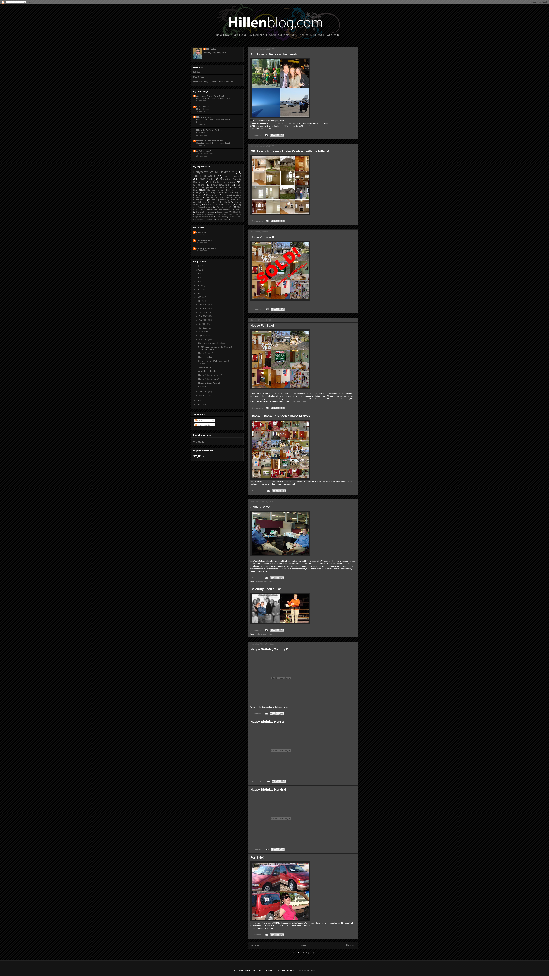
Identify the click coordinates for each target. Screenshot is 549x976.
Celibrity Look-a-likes (264, 582)
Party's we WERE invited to (213, 172)
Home (303, 945)
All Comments (203, 425)
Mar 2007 (203, 339)
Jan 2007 (203, 395)
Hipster (198, 214)
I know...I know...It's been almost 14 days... (281, 416)
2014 (199, 274)
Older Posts (350, 945)
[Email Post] (266, 135)
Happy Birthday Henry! (267, 721)
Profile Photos (202, 132)
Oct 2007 (203, 312)
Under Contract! (262, 237)
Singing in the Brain (206, 248)
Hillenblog (211, 49)
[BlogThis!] (274, 135)
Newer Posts (256, 945)
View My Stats (199, 442)
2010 (199, 289)
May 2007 (203, 332)
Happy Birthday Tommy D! (269, 649)
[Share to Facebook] (279, 135)
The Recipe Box (204, 240)
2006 (199, 400)
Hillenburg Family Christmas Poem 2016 (213, 98)
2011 (198, 285)
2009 (199, 293)
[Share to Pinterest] (282, 135)
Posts (199, 420)
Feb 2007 (203, 391)
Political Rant (212, 195)
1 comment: (257, 135)
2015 (199, 270)
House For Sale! (262, 325)
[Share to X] (276, 135)
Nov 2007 (203, 308)
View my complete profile (214, 53)
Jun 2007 (203, 328)
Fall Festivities (236, 212)
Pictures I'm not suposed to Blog (222, 197)
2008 (199, 297)
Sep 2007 (203, 316)
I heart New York (220, 185)
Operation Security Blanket (209, 141)
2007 (199, 301)
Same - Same (260, 507)
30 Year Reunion (203, 109)
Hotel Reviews (209, 214)
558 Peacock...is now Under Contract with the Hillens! (289, 151)
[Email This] (271, 135)
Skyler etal (199, 185)
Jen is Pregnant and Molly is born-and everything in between (217, 192)
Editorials (234, 200)
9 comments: (257, 408)
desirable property (300, 401)
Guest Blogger (199, 200)
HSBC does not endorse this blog (218, 190)
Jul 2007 (203, 324)
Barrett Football (232, 176)
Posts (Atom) (308, 953)
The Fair (222, 188)
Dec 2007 (203, 304)
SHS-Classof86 (203, 107)
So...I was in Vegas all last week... (275, 54)
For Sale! (257, 857)
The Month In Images (205, 212)
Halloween (228, 205)
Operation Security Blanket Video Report (213, 143)
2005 (199, 404)
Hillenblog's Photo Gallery (209, 130)
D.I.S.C (196, 72)
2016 (199, 266)
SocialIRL (210, 219)
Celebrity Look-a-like (265, 589)
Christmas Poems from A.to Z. (210, 96)
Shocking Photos (218, 200)
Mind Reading (221, 217)
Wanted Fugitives (223, 219)
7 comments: (257, 221)
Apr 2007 (203, 335)
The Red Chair (204, 176)
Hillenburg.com (203, 117)
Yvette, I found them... (205, 153)
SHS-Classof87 (203, 151)
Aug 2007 (203, 320)
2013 (199, 278)
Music (203, 209)
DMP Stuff (206, 179)
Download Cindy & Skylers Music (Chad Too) (213, 81)
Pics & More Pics (200, 77)
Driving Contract (222, 212)
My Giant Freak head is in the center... (225, 209)
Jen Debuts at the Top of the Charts (211, 202)
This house (318, 399)
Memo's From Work (224, 207)
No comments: (258, 491)
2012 (199, 281)
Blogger (312, 970)
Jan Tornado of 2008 (225, 214)
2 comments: (257, 849)
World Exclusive (213, 205)
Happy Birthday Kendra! (268, 789)
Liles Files (201, 232)
